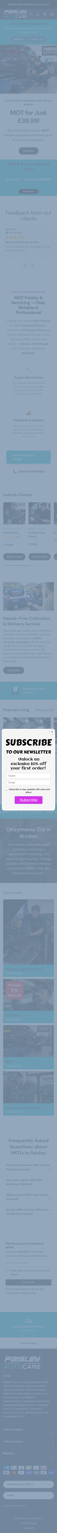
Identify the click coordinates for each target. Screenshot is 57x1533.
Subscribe (29, 800)
